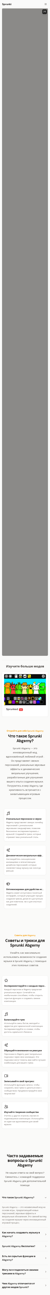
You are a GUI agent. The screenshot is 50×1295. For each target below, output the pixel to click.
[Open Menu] (45, 4)
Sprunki (6, 4)
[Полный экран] (44, 11)
